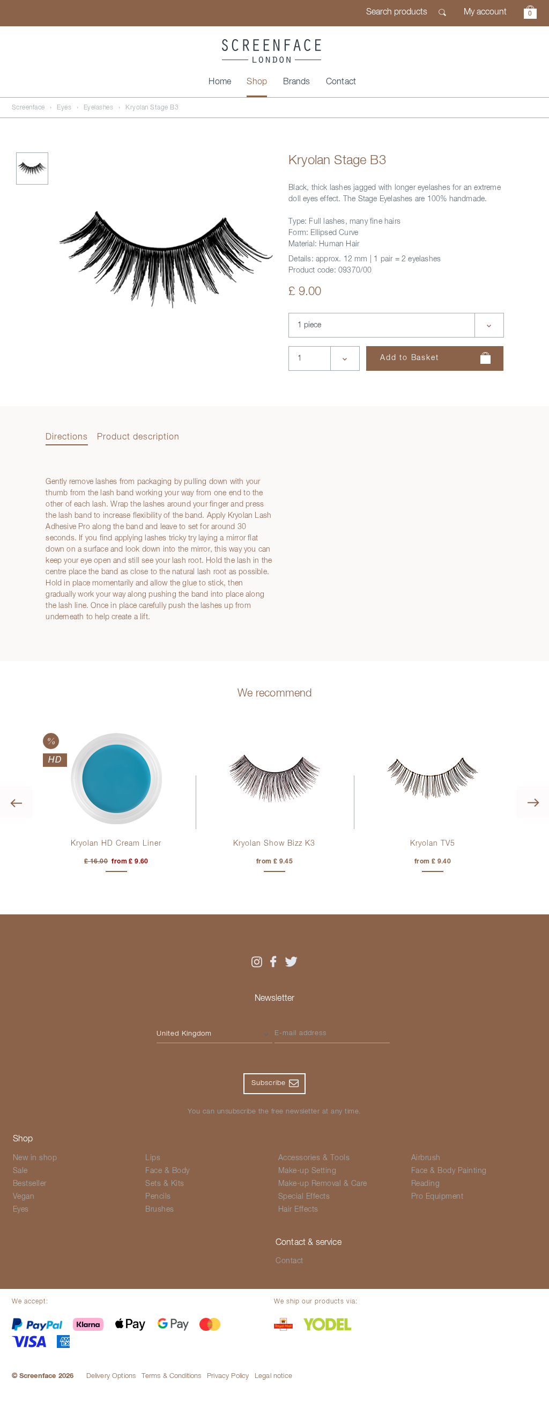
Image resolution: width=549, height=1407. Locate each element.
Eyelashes (99, 108)
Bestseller (30, 1184)
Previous (16, 802)
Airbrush (426, 1158)
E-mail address (300, 1033)
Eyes (64, 108)
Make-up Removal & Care (322, 1184)
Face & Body (167, 1171)
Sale (20, 1171)
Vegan (24, 1196)
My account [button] (485, 12)
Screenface (28, 108)
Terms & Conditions (172, 1376)
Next (533, 802)
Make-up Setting (307, 1171)
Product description (138, 437)
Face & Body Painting (449, 1171)
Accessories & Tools (314, 1158)
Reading (425, 1184)
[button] (530, 14)
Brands (296, 82)
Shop (257, 82)
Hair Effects (298, 1209)
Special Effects (304, 1196)
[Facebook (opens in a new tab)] (273, 961)
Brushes (159, 1209)
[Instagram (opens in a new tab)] (256, 961)
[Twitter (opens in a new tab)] (291, 961)
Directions (67, 437)
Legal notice (273, 1376)
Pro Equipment (437, 1196)
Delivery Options (111, 1376)
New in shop (35, 1158)
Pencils (158, 1196)
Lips (152, 1158)
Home (220, 82)
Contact (341, 82)
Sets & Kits (164, 1184)
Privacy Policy (228, 1376)
